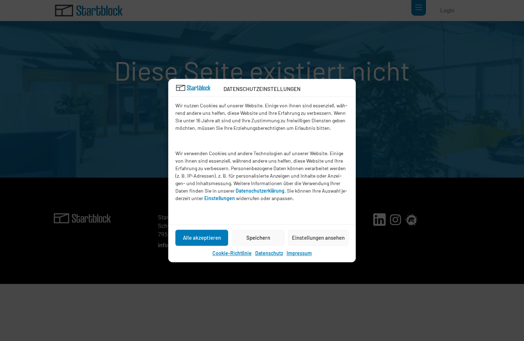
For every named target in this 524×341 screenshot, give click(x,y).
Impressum (299, 253)
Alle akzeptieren (202, 237)
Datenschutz (269, 253)
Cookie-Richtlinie (232, 253)
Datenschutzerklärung (260, 191)
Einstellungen (219, 198)
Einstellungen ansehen (318, 237)
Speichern (258, 237)
